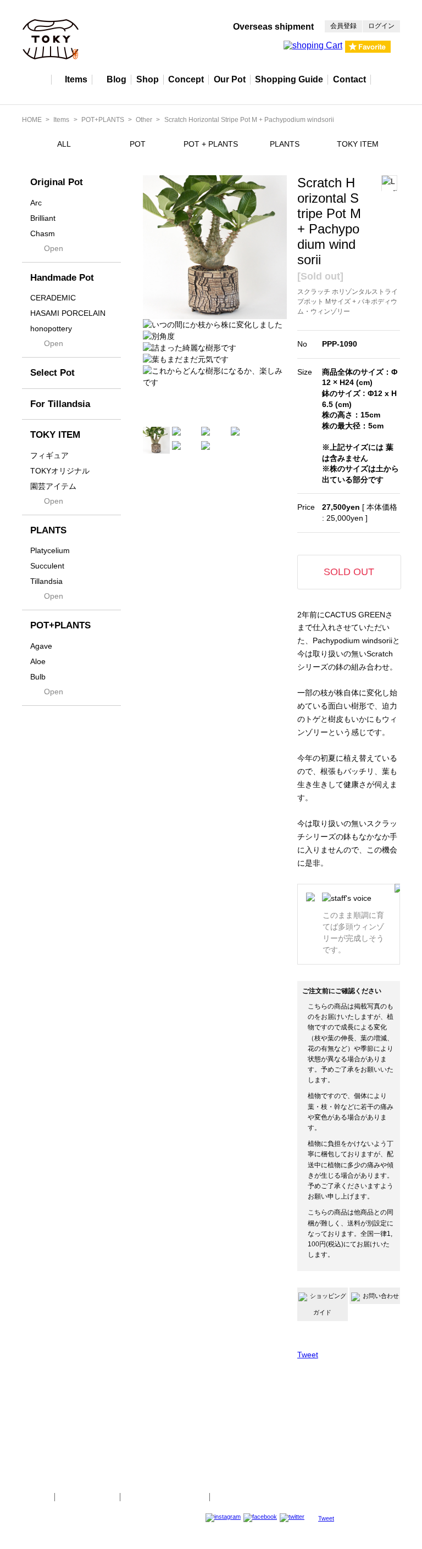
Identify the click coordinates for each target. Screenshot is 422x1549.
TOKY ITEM (358, 144)
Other (144, 120)
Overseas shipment (273, 26)
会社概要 (34, 1497)
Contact (349, 79)
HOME (32, 120)
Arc (36, 202)
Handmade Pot (62, 277)
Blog (116, 79)
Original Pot (56, 182)
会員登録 (343, 26)
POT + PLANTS (211, 144)
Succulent (47, 565)
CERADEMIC (53, 297)
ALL (64, 144)
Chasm (42, 233)
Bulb (38, 676)
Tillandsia (46, 581)
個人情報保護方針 (87, 1497)
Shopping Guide (289, 79)
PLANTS (284, 144)
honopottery (51, 328)
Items (76, 79)
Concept (186, 79)
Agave (41, 646)
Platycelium (50, 550)
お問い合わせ (381, 1295)
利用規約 (230, 1497)
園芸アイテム (53, 486)
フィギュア (49, 455)
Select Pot (52, 372)
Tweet (307, 1354)
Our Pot (230, 79)
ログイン (381, 26)
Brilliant (42, 218)
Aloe (38, 661)
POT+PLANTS (102, 120)
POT (138, 144)
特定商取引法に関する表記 (165, 1497)
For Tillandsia (60, 404)
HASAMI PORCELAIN (68, 313)
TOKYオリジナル (60, 470)
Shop (147, 79)
